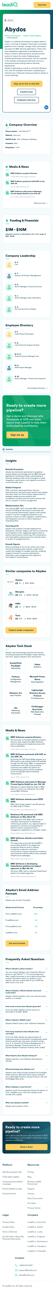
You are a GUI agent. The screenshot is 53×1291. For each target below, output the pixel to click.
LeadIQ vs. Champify (36, 1251)
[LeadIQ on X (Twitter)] (45, 1286)
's (25, 1021)
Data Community (35, 1198)
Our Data (31, 1203)
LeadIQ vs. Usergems (36, 1246)
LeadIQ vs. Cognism (36, 1237)
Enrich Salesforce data (12, 1189)
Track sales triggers (10, 1177)
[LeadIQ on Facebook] (43, 1286)
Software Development (33, 1059)
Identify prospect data (12, 1172)
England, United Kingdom (32, 35)
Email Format (26, 92)
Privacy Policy (8, 1222)
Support (31, 1189)
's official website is (26, 994)
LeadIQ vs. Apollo (35, 1227)
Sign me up (17, 434)
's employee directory (23, 1047)
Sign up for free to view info (26, 84)
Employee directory (26, 100)
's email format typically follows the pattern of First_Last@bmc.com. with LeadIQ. (26, 1091)
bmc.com (30, 996)
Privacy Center (34, 1208)
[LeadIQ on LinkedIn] (47, 1286)
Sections (9, 449)
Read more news (39, 203)
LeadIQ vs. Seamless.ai (37, 1241)
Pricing (30, 1172)
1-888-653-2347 (26, 1265)
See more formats (17, 943)
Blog (29, 1177)
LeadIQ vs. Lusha (34, 1232)
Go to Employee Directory (36, 388)
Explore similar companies (21, 630)
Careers (31, 1194)
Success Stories (9, 1194)
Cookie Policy (8, 1227)
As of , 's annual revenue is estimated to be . (23, 1009)
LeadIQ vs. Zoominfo (36, 1222)
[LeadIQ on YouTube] (49, 1286)
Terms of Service (9, 1232)
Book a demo (26, 1147)
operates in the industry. (24, 1058)
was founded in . (17, 1104)
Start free (42, 5)
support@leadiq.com (28, 1270)
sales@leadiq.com (26, 1275)
